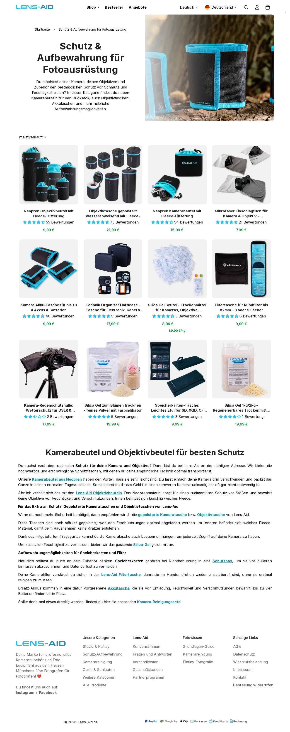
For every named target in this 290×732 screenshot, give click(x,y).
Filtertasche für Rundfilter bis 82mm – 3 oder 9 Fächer (241, 307)
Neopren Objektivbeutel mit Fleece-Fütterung (49, 213)
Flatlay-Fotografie (198, 662)
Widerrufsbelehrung (250, 662)
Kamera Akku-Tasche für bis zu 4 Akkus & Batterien (48, 307)
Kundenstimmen (146, 646)
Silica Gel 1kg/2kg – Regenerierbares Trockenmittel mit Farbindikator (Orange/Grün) (241, 408)
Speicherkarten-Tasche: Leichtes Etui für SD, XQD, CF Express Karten (177, 408)
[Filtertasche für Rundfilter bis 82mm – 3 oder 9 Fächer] (241, 268)
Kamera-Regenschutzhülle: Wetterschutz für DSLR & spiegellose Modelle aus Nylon (49, 408)
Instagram (25, 692)
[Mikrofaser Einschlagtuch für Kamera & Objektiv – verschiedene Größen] (241, 174)
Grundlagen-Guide (198, 646)
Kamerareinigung (97, 662)
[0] (267, 7)
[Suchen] (246, 7)
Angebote (138, 7)
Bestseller (114, 7)
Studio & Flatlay (96, 646)
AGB (237, 646)
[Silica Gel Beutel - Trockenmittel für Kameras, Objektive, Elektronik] (177, 268)
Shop (91, 7)
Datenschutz (244, 654)
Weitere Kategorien (99, 677)
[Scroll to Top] (281, 707)
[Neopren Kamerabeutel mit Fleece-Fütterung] (177, 174)
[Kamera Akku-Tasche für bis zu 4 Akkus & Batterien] (48, 268)
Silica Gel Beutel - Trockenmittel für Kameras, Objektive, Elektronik (177, 307)
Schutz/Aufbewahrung (102, 654)
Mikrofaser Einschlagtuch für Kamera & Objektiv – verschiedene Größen (241, 214)
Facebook (48, 692)
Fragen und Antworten (152, 654)
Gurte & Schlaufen (99, 669)
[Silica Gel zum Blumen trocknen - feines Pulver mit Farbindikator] (113, 369)
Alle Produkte (94, 685)
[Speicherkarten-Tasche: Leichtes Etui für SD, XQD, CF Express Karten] (177, 369)
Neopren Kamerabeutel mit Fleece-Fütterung (177, 213)
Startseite (42, 29)
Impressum (242, 669)
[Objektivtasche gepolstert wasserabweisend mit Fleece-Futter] (113, 174)
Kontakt (239, 677)
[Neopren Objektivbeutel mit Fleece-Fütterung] (48, 174)
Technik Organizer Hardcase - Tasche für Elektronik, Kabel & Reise (113, 307)
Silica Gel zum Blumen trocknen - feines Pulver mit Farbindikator (113, 408)
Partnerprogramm (148, 677)
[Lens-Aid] (34, 7)
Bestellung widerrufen (253, 685)
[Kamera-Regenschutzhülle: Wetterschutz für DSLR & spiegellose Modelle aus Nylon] (48, 369)
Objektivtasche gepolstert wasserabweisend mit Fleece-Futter (113, 214)
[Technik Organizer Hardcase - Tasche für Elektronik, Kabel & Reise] (113, 268)
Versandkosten (145, 662)
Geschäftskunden (148, 669)
